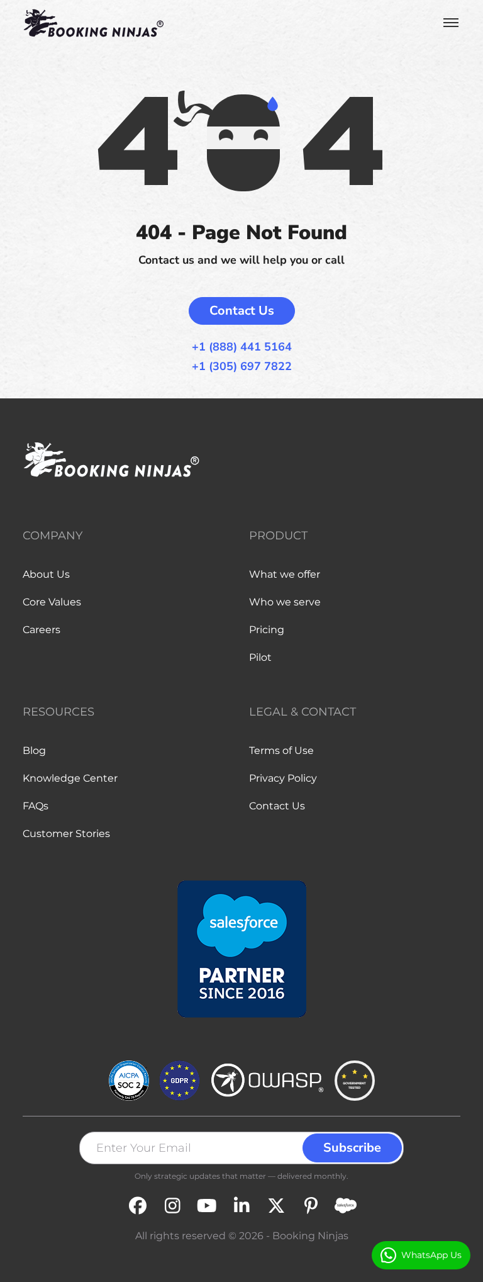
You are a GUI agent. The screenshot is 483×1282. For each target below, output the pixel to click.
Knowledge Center (70, 778)
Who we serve (285, 602)
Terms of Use (281, 750)
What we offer (284, 574)
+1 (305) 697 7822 (242, 366)
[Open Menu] (450, 22)
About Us (46, 574)
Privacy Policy (283, 778)
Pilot (260, 657)
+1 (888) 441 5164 (242, 347)
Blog (34, 750)
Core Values (52, 602)
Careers (41, 630)
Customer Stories (66, 834)
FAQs (35, 806)
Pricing (266, 630)
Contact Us (241, 310)
